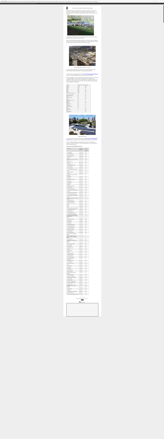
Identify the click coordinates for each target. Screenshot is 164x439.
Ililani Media (86, 298)
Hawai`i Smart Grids (13, 3)
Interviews (8, 3)
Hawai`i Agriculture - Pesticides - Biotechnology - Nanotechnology (25, 3)
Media (36, 3)
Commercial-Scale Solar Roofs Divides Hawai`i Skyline (82, 8)
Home (6, 3)
